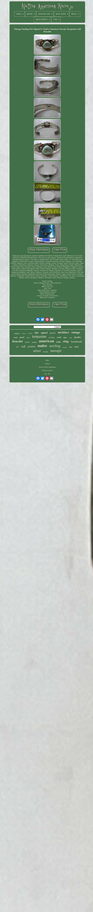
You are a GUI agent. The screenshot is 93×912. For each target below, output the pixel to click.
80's (17, 347)
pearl (22, 337)
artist (58, 342)
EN (46, 374)
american (46, 341)
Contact (47, 364)
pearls (53, 333)
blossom (24, 333)
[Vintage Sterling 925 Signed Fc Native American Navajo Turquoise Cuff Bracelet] (47, 44)
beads (45, 352)
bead (76, 347)
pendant (31, 346)
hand (15, 337)
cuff (23, 346)
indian (28, 337)
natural (34, 342)
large (70, 337)
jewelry (77, 337)
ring (66, 341)
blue (70, 347)
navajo (55, 350)
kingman (17, 333)
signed (44, 332)
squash (30, 333)
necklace (63, 332)
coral (59, 337)
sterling (54, 346)
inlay (65, 337)
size (37, 332)
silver (37, 351)
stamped (65, 347)
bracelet (17, 341)
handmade (76, 341)
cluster (27, 342)
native (42, 346)
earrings (52, 337)
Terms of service (47, 370)
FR (49, 374)
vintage (75, 332)
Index (47, 360)
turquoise (39, 336)
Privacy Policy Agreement (47, 367)
